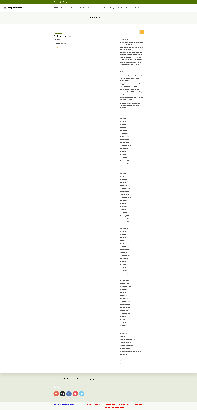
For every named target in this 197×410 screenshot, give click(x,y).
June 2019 (123, 320)
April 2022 (123, 240)
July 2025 (123, 152)
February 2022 (124, 246)
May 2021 (123, 268)
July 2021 (123, 262)
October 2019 (124, 311)
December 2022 (125, 219)
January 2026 (124, 136)
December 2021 (125, 249)
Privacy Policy (109, 8)
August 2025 (124, 149)
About (120, 8)
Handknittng (57, 33)
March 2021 (123, 271)
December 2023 (125, 191)
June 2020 (123, 289)
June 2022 (123, 234)
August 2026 (124, 118)
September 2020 (125, 286)
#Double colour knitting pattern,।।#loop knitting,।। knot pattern (131, 92)
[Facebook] (54, 2)
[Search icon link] (192, 8)
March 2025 (123, 158)
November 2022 (125, 222)
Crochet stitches (125, 349)
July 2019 (123, 317)
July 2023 (123, 204)
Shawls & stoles (85, 8)
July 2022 (123, 231)
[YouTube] (66, 2)
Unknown (123, 90)
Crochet (122, 336)
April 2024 (123, 185)
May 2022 (123, 237)
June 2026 (123, 124)
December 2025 (125, 139)
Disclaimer (139, 8)
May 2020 (123, 292)
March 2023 (124, 213)
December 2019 (125, 304)
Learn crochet (124, 358)
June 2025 (123, 155)
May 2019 (123, 323)
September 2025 (125, 145)
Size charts (123, 361)
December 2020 (125, 277)
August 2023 (124, 201)
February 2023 (125, 216)
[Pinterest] (63, 2)
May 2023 (123, 210)
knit (121, 76)
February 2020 (125, 301)
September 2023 (125, 197)
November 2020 (125, 280)
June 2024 (123, 179)
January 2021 (124, 274)
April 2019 (123, 326)
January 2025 (124, 161)
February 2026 (124, 133)
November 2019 (125, 307)
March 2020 (124, 298)
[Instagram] (57, 2)
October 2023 (124, 194)
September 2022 (125, 225)
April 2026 (123, 127)
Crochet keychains (126, 345)
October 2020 (124, 283)
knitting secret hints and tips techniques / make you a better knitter (131, 78)
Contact (128, 8)
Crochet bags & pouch (127, 339)
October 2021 (124, 252)
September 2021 (125, 256)
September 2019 (125, 314)
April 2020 (123, 295)
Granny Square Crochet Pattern (130, 352)
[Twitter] (60, 2)
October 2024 (124, 167)
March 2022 (123, 243)
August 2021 (124, 259)
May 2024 (123, 182)
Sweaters (71, 8)
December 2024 (125, 164)
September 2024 (125, 170)
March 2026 (123, 130)
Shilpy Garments (16, 7)
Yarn (97, 8)
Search (142, 32)
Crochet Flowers (125, 342)
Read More (57, 48)
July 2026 (123, 121)
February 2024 (125, 188)
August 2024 (124, 173)
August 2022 (124, 228)
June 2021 (123, 265)
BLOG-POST (58, 8)
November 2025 (125, 142)
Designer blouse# (62, 36)
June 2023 (123, 207)
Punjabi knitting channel (128, 97)
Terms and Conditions (115, 407)
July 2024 (123, 176)
